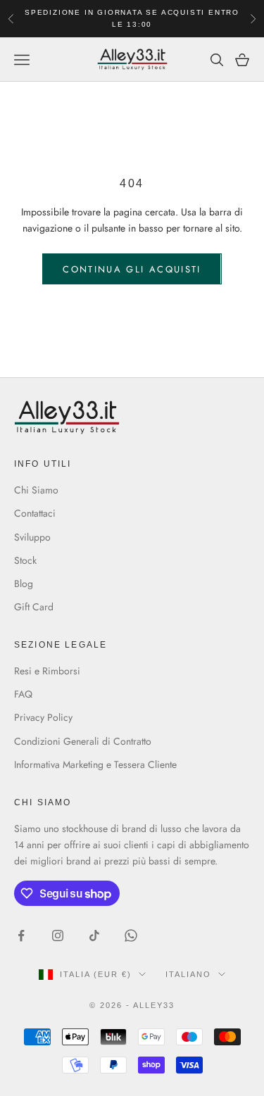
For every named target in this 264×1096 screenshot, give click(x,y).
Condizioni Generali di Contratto (82, 741)
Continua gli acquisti (132, 269)
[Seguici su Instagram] (58, 935)
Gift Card (34, 607)
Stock (25, 560)
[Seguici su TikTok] (94, 935)
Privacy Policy (43, 717)
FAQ (23, 694)
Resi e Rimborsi (47, 671)
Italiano (188, 974)
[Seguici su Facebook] (21, 935)
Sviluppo (32, 537)
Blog (23, 584)
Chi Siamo (36, 490)
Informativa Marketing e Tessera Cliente (95, 764)
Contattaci (35, 513)
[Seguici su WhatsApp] (131, 935)
